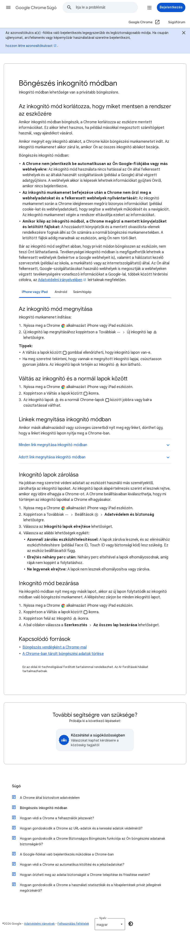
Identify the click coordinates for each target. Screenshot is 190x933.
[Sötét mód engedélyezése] (130, 923)
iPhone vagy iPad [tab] (35, 292)
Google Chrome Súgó (36, 7)
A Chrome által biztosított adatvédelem (50, 798)
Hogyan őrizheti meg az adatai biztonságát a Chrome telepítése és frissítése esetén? (85, 875)
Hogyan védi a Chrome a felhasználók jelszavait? (57, 818)
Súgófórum (176, 22)
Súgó (16, 786)
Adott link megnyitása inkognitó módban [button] (52, 457)
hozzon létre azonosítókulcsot (29, 46)
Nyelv (102, 918)
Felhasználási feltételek (73, 923)
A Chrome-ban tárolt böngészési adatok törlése (63, 653)
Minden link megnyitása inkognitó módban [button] (53, 445)
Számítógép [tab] (82, 292)
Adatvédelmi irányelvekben (60, 280)
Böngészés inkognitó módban (43, 808)
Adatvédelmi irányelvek (39, 923)
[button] (8, 7)
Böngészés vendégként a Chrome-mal (54, 647)
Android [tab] (61, 292)
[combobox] (107, 7)
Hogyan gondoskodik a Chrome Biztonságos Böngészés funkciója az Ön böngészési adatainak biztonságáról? (92, 841)
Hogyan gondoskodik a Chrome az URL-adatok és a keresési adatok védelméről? (81, 828)
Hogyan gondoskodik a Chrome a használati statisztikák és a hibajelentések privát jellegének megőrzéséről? (90, 888)
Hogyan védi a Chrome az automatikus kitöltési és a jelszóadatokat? (72, 864)
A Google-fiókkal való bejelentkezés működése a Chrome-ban (67, 854)
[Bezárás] (184, 33)
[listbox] (110, 924)
